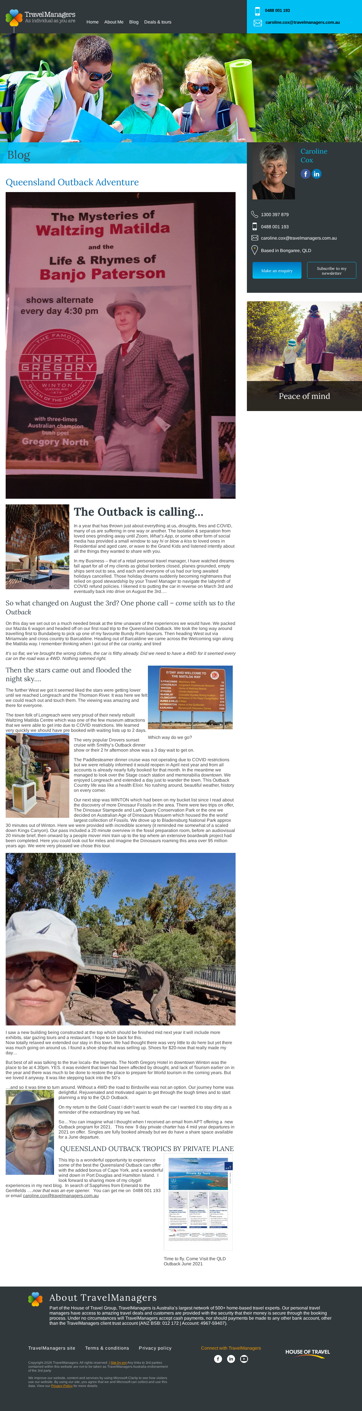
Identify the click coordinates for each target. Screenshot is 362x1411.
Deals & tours (157, 22)
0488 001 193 (277, 10)
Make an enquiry (276, 270)
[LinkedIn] (231, 1359)
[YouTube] (244, 1359)
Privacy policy (155, 1348)
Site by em (119, 1363)
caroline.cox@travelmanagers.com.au (303, 22)
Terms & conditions (107, 1348)
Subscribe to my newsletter (331, 271)
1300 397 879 (275, 214)
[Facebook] (218, 1359)
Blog (134, 22)
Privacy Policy (62, 1386)
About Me (114, 22)
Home (93, 22)
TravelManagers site (52, 1348)
